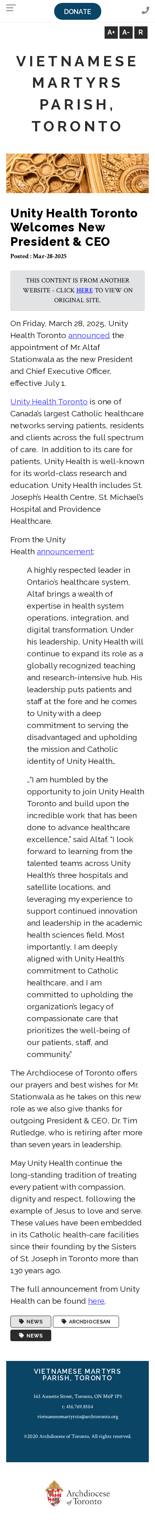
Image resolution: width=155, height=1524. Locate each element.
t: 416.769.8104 (77, 1406)
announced (89, 335)
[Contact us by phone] (145, 11)
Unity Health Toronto (49, 401)
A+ (111, 32)
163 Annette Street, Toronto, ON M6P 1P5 (77, 1396)
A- (126, 32)
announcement (65, 551)
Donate (77, 12)
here (84, 290)
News (33, 1322)
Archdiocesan (88, 1322)
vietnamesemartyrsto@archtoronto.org (77, 1416)
